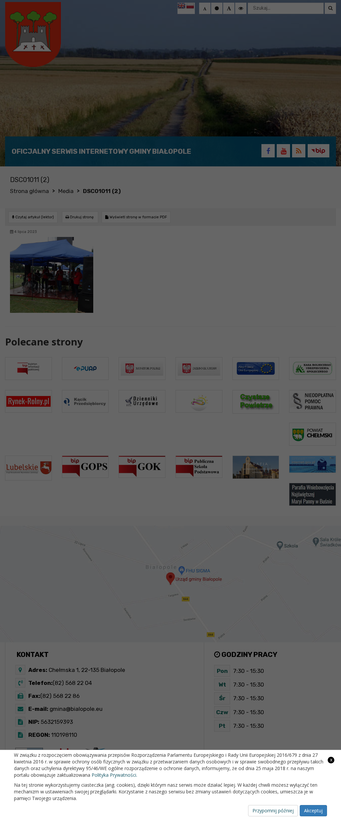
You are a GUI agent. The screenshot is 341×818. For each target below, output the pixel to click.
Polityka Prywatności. (114, 775)
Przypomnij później (273, 810)
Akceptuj (313, 810)
